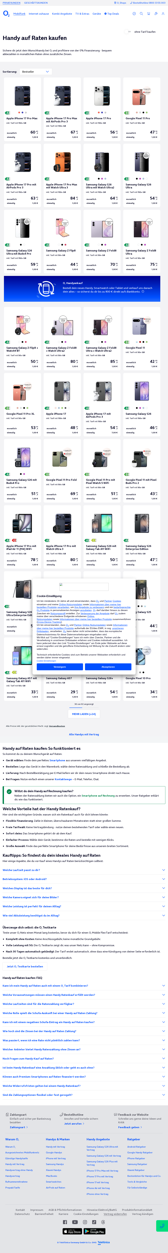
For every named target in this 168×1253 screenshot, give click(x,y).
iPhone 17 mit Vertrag (98, 1182)
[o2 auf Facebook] (65, 1222)
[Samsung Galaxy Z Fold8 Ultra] (141, 241)
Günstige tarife (16, 1158)
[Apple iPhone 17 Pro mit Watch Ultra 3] (62, 537)
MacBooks (51, 1176)
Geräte (97, 13)
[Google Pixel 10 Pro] (141, 669)
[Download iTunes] (72, 1233)
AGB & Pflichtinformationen (65, 1210)
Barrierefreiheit (44, 1214)
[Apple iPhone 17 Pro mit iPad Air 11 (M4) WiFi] (22, 537)
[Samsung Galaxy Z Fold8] (102, 241)
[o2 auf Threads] (103, 1222)
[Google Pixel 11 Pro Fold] (62, 470)
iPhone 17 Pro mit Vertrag (102, 1170)
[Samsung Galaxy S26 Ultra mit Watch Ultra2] (102, 175)
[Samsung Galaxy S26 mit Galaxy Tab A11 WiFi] (102, 537)
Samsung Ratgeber (137, 1164)
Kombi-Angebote (62, 13)
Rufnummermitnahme (16, 1181)
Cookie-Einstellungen (86, 1214)
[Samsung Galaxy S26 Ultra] (141, 175)
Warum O (10, 1146)
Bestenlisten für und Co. (144, 1176)
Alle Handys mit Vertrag (84, 734)
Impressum (36, 1210)
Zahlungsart (18, 1127)
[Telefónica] (103, 1242)
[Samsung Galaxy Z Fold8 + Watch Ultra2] (62, 338)
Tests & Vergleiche (137, 1181)
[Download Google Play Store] (94, 1233)
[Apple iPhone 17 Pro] (102, 109)
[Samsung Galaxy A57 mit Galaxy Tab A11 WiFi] (22, 669)
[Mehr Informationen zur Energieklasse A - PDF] (126, 540)
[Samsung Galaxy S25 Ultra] (141, 603)
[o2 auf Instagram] (85, 1222)
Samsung (55, 1164)
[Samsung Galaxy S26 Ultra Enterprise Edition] (22, 603)
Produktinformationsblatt (137, 1210)
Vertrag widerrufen (115, 1214)
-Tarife (12, 1187)
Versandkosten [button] (57, 725)
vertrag (12, 1176)
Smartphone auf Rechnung (98, 795)
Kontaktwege (63, 779)
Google (54, 1152)
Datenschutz (22, 1214)
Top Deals (113, 13)
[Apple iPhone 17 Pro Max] (22, 109)
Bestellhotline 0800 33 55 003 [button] (149, 2)
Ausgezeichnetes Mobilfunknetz (22, 1152)
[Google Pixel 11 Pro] (141, 109)
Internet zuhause (39, 13)
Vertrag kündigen (142, 1214)
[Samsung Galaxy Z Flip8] (62, 241)
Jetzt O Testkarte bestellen (25, 966)
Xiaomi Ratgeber (136, 1170)
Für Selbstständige (137, 1187)
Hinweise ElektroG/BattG (102, 1210)
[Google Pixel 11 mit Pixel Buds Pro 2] (141, 470)
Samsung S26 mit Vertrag (104, 1155)
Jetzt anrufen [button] (73, 1123)
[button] (19, 13)
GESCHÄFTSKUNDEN (36, 2)
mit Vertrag (14, 1164)
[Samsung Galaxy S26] (141, 404)
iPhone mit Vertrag (56, 1158)
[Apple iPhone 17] (62, 404)
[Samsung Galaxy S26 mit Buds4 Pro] (22, 470)
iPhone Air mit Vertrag (98, 1188)
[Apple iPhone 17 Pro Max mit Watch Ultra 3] (62, 175)
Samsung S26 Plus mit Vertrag (102, 1163)
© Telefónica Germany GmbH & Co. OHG (76, 1242)
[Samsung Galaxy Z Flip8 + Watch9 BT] (22, 338)
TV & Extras (82, 13)
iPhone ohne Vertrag (97, 1194)
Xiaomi (53, 1170)
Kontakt (20, 1210)
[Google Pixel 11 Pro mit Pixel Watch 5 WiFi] (102, 470)
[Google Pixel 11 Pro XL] (22, 404)
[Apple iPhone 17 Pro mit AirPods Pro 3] (22, 175)
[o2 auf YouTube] (75, 1222)
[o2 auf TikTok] (94, 1222)
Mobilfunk (19, 13)
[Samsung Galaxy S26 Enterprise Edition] (141, 537)
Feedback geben (129, 1127)
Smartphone (57, 760)
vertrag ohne (19, 1170)
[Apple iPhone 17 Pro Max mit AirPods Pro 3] (62, 109)
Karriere (63, 1214)
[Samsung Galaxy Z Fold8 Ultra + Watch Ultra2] (102, 338)
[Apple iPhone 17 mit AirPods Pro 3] (102, 404)
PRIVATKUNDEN (11, 2)
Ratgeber (136, 1146)
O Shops (121, 2)
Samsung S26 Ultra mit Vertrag (102, 1148)
